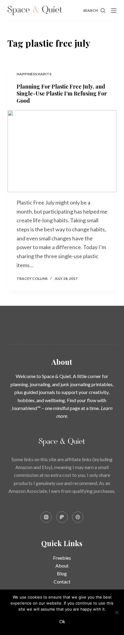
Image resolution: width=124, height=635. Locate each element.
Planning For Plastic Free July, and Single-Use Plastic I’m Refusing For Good (62, 93)
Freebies (62, 558)
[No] (116, 612)
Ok (62, 621)
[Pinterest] (78, 517)
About (62, 565)
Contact (62, 581)
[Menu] (113, 10)
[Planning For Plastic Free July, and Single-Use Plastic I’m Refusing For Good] (62, 151)
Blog (62, 573)
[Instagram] (46, 517)
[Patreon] (62, 517)
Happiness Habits (34, 74)
